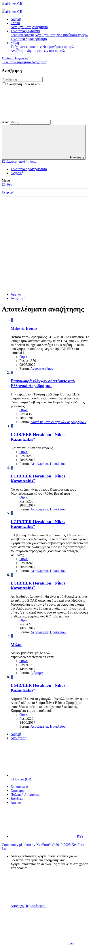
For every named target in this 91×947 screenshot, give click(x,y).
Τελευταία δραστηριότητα (29, 39)
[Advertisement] (45, 243)
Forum (15, 23)
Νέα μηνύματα (21, 27)
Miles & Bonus (24, 328)
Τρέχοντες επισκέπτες (26, 47)
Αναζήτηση (40, 27)
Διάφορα (36, 673)
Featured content (22, 35)
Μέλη (15, 43)
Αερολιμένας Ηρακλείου (48, 464)
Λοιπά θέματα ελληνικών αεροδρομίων (58, 422)
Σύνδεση (8, 184)
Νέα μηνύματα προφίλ (72, 35)
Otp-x (23, 357)
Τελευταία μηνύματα (25, 31)
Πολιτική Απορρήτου (25, 794)
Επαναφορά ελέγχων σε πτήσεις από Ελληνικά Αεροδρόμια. (43, 383)
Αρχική (16, 19)
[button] (35, 118)
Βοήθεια (17, 798)
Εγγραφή (17, 173)
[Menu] (3, 8)
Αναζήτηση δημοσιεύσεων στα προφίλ (38, 51)
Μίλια (16, 644)
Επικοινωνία (19, 787)
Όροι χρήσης (20, 790)
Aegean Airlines (41, 368)
